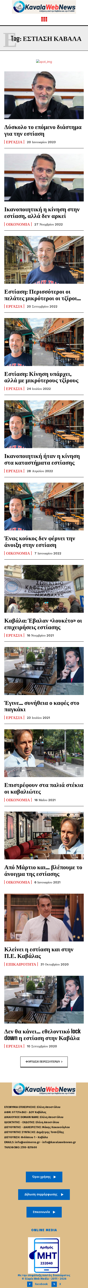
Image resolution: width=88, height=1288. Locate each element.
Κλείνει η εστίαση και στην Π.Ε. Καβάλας (38, 952)
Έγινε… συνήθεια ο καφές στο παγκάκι (41, 706)
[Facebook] (29, 1284)
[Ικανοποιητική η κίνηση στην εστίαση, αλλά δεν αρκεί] (44, 177)
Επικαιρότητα (21, 964)
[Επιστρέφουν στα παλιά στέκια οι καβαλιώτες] (44, 753)
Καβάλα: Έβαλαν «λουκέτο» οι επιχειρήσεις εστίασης (43, 623)
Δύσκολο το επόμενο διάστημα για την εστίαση (43, 130)
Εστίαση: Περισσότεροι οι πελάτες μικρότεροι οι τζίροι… (42, 295)
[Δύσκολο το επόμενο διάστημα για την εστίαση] (44, 95)
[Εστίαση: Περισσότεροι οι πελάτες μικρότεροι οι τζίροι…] (44, 260)
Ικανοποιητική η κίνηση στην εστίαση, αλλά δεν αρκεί (42, 212)
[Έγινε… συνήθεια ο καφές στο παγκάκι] (44, 671)
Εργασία (14, 142)
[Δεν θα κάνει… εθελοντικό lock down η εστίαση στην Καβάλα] (44, 1000)
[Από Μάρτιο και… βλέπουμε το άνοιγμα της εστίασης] (44, 835)
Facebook (41, 1284)
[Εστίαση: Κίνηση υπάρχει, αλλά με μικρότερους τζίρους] (44, 342)
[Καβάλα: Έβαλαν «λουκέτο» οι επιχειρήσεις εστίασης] (44, 589)
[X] (54, 1284)
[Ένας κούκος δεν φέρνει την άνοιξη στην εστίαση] (44, 506)
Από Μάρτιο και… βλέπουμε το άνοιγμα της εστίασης (43, 870)
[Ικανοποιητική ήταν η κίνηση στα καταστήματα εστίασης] (44, 424)
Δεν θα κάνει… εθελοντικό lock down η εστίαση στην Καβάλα (42, 1034)
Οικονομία (18, 224)
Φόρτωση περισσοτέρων (43, 1061)
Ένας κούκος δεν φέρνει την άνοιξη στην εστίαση (39, 541)
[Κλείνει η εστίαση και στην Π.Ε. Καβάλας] (44, 917)
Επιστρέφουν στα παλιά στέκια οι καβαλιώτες (43, 788)
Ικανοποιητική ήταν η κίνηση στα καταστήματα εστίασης (42, 459)
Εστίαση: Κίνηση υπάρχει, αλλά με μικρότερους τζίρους (41, 377)
